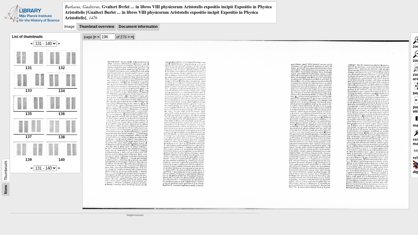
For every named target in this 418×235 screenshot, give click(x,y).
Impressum (135, 215)
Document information (138, 26)
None (6, 189)
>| (132, 37)
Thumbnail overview (96, 26)
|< (94, 37)
